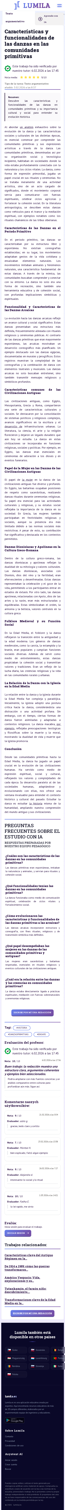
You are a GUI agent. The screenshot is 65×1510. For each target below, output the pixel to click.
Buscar (8, 1469)
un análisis (26, 127)
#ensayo (41, 1034)
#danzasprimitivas (18, 1034)
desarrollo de (13, 426)
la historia (35, 803)
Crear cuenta (11, 1464)
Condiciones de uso (14, 1445)
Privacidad (10, 1441)
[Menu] (59, 5)
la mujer (27, 479)
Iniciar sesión (11, 1460)
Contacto (9, 1436)
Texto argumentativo (36, 83)
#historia (21, 1027)
